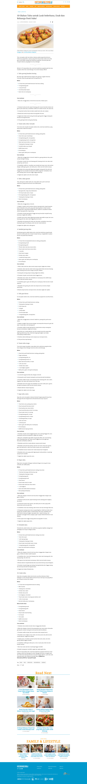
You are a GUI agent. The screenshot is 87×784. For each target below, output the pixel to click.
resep (21, 662)
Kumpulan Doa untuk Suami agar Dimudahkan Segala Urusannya (64, 755)
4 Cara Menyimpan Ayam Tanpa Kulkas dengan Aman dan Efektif (26, 691)
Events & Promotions (52, 766)
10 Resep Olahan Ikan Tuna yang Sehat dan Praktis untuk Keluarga (44, 729)
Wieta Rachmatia (26, 712)
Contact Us (39, 768)
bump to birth (22, 6)
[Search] (23, 2)
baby (27, 6)
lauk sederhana (37, 662)
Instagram (19, 52)
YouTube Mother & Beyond (30, 52)
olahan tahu (30, 662)
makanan (43, 662)
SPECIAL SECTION (57, 6)
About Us (61, 766)
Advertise (61, 768)
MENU (20, 2)
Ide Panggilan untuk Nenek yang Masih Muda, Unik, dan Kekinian (50, 755)
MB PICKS (63, 6)
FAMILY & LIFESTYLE (22, 11)
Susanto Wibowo (45, 694)
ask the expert (49, 6)
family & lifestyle (41, 6)
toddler (31, 6)
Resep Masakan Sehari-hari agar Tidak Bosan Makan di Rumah (45, 691)
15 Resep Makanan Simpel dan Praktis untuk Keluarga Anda (26, 728)
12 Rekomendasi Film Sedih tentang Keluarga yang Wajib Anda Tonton (37, 755)
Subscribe (50, 768)
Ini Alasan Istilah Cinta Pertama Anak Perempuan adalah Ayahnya (23, 755)
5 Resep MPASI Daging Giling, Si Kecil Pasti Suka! (44, 710)
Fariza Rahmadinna (24, 21)
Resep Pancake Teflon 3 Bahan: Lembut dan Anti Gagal (26, 710)
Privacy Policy (39, 766)
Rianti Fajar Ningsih (26, 694)
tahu (25, 662)
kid (35, 6)
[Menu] (17, 2)
